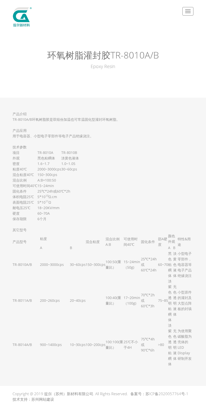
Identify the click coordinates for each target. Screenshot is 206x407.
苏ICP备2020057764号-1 (166, 393)
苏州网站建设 (42, 399)
